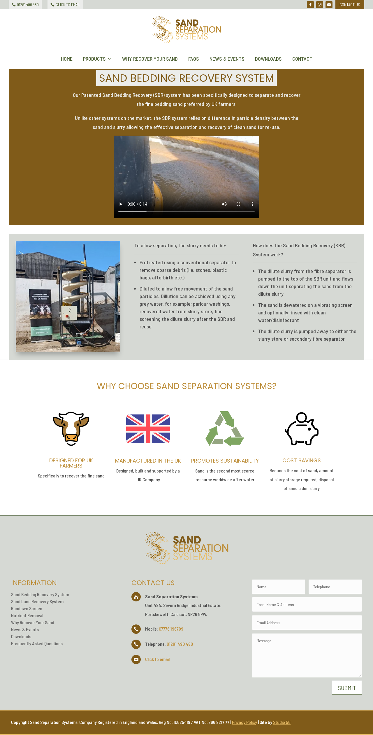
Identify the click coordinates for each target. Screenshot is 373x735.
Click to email (157, 659)
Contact (302, 59)
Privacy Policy (244, 722)
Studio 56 (282, 722)
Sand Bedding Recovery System (40, 594)
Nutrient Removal (27, 615)
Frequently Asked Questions (37, 643)
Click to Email (68, 4)
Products (94, 59)
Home (67, 59)
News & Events (227, 59)
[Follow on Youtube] (329, 4)
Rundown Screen (26, 608)
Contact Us (349, 4)
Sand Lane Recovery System (37, 601)
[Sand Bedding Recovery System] (68, 350)
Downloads (268, 59)
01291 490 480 (28, 4)
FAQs (193, 59)
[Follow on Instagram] (319, 4)
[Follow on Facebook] (310, 4)
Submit (347, 687)
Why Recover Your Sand (150, 59)
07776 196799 (171, 628)
